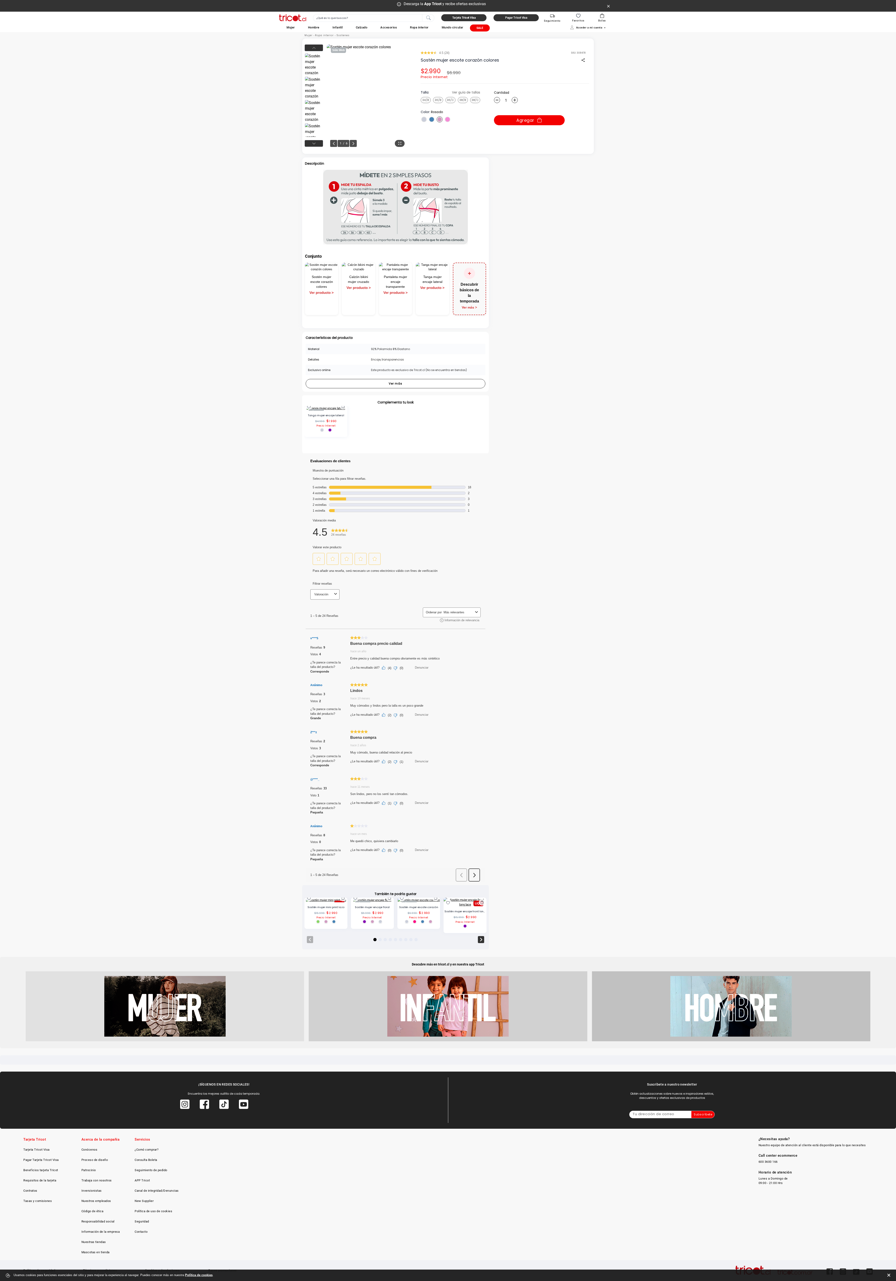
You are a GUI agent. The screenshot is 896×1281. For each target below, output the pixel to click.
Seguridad (142, 1221)
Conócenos (89, 1149)
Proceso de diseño (94, 1160)
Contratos (30, 1190)
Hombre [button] (313, 27)
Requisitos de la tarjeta (39, 1180)
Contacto (141, 1231)
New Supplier (144, 1201)
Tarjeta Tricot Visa (36, 1149)
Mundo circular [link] (452, 27)
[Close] (608, 6)
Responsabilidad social (98, 1221)
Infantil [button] (337, 27)
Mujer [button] (291, 27)
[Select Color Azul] (431, 119)
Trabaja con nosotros (96, 1180)
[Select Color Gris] (424, 119)
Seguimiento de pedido (151, 1170)
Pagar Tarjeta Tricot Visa (41, 1160)
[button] (290, 27)
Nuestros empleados (96, 1201)
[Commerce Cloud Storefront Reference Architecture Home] (292, 17)
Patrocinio (88, 1170)
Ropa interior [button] (419, 27)
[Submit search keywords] (428, 17)
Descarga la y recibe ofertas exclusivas (445, 4)
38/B (462, 100)
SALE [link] (479, 28)
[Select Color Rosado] (439, 119)
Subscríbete (703, 1114)
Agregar (525, 120)
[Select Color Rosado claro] (447, 119)
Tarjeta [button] (464, 17)
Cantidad (501, 92)
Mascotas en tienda (95, 1252)
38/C (475, 100)
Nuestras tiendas (93, 1242)
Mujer (308, 35)
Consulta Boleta (146, 1160)
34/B (425, 100)
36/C (450, 100)
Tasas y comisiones (37, 1201)
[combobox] (373, 17)
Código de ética (92, 1211)
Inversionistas (91, 1190)
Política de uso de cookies (153, 1211)
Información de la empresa (100, 1231)
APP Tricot (142, 1180)
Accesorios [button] (388, 27)
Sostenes (343, 35)
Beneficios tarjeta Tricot (40, 1170)
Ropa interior (324, 35)
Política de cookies (199, 1275)
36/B (438, 100)
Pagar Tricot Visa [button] (516, 17)
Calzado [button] (362, 27)
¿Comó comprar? (146, 1149)
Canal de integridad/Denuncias (157, 1190)
